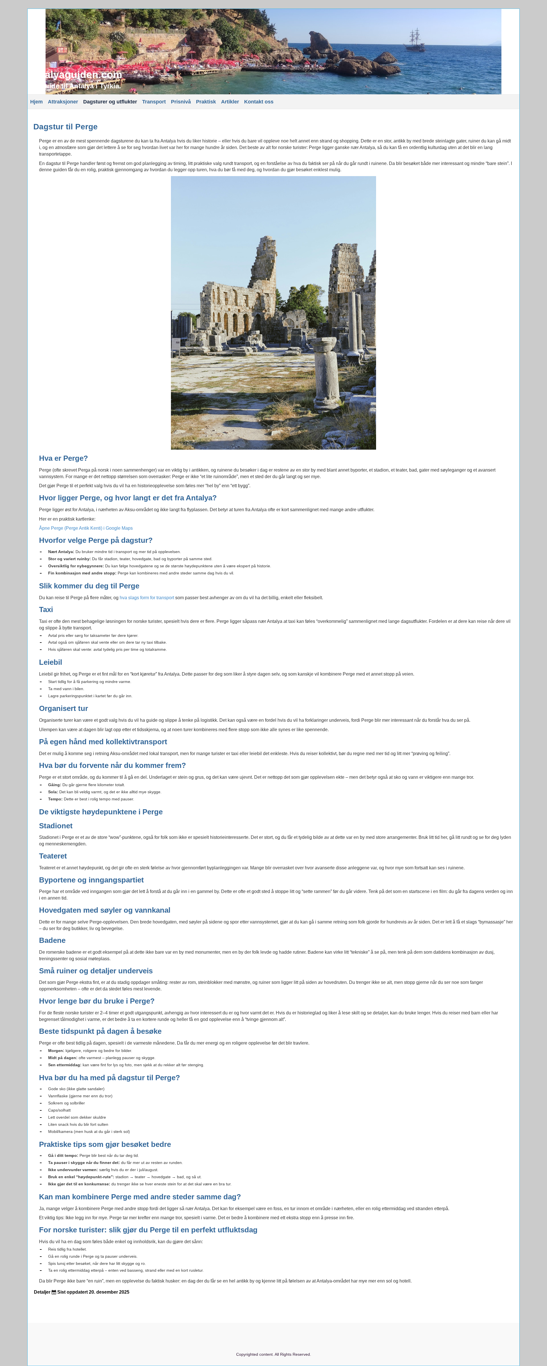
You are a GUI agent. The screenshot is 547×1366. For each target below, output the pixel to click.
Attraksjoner (63, 102)
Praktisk (206, 102)
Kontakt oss (259, 102)
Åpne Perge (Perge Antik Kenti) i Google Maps (86, 528)
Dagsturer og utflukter (110, 102)
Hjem (36, 102)
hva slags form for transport (147, 597)
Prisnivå (181, 102)
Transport (154, 102)
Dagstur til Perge (65, 126)
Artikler (230, 102)
